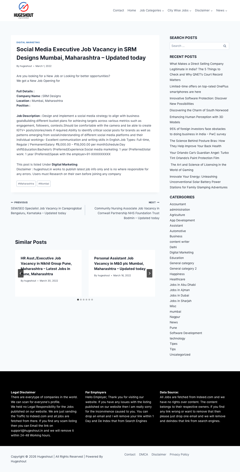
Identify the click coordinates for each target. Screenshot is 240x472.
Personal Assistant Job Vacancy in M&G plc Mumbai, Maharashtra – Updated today (120, 263)
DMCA (143, 454)
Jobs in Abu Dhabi (183, 284)
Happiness (177, 274)
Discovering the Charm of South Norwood (199, 110)
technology (177, 338)
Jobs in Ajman (180, 290)
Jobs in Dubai (179, 295)
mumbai (175, 311)
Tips (173, 349)
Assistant (176, 225)
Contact (118, 10)
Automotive (178, 231)
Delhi (173, 247)
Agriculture (177, 215)
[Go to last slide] (21, 273)
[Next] (149, 273)
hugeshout (26, 66)
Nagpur (175, 317)
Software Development (186, 333)
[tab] (78, 300)
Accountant (178, 204)
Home (132, 10)
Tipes (173, 343)
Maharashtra (26, 183)
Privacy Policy (179, 454)
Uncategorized (180, 354)
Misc (173, 306)
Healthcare (177, 279)
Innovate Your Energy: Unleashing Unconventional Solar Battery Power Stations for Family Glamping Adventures (199, 182)
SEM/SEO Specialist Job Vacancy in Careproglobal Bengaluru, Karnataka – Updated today (46, 208)
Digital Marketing (28, 42)
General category (182, 263)
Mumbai (43, 183)
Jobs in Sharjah (181, 301)
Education (177, 258)
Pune (173, 327)
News (174, 322)
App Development (182, 220)
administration (180, 209)
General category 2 (183, 268)
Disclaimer (159, 454)
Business (176, 236)
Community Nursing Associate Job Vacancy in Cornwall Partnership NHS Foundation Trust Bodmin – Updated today (127, 210)
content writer (179, 241)
